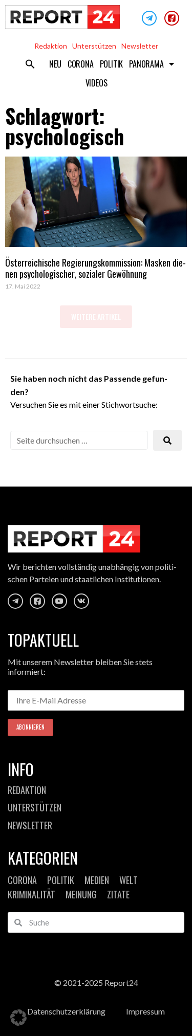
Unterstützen (94, 45)
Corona (81, 64)
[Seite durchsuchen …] (79, 440)
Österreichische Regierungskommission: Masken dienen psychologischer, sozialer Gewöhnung (95, 268)
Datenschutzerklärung (66, 1011)
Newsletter (139, 45)
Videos (97, 83)
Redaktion (50, 45)
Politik (111, 64)
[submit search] (167, 440)
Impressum (145, 1011)
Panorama (146, 64)
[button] (30, 64)
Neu (55, 64)
